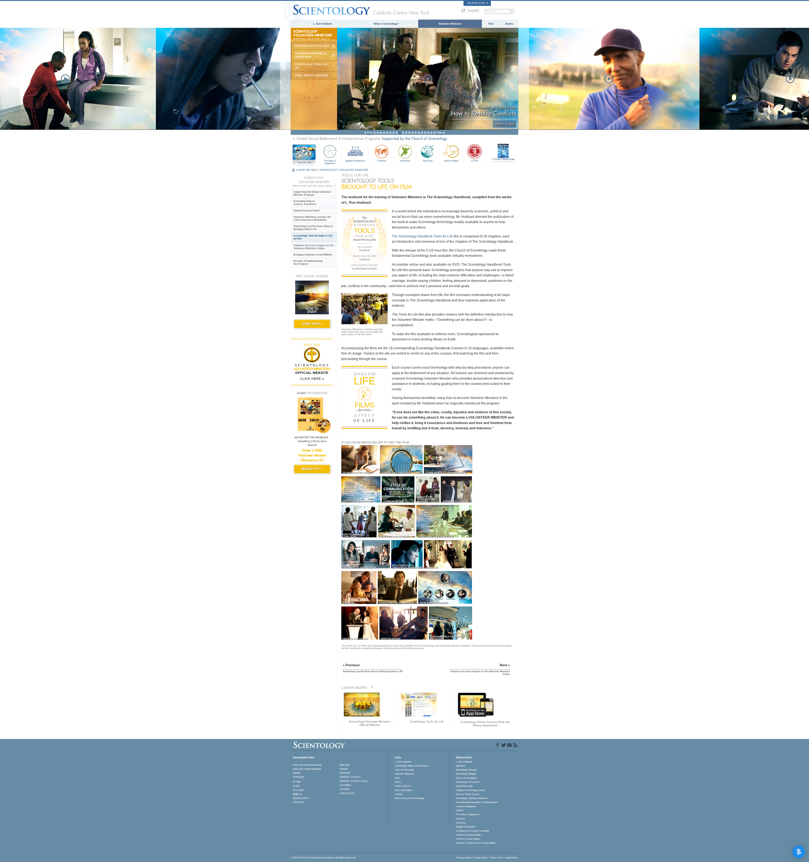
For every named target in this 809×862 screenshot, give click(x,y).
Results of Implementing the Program (308, 262)
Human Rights (451, 160)
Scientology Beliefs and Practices (412, 765)
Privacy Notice (464, 857)
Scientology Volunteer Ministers (472, 798)
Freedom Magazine (503, 160)
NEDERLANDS (300, 798)
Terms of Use (497, 857)
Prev (369, 132)
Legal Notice (512, 857)
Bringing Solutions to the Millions (312, 254)
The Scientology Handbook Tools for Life (422, 236)
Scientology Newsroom (468, 782)
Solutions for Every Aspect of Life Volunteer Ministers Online (313, 247)
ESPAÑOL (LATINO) (350, 777)
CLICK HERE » (312, 378)
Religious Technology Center (470, 790)
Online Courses (403, 786)
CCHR (474, 160)
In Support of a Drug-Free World (472, 831)
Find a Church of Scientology (409, 798)
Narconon (405, 160)
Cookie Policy (481, 857)
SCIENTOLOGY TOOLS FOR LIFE (311, 66)
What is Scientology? (386, 23)
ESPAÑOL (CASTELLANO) (354, 781)
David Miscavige (464, 786)
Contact (399, 794)
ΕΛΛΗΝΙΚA (345, 785)
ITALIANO (345, 789)
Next (439, 132)
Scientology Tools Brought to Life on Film (313, 237)
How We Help (304, 162)
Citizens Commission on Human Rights (476, 843)
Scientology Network (466, 769)
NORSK (344, 769)
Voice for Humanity (404, 769)
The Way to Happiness (330, 161)
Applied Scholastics (355, 160)
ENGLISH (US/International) (307, 765)
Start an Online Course (467, 794)
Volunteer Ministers (450, 23)
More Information (403, 790)
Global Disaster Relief (306, 210)
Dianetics (460, 765)
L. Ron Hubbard (322, 23)
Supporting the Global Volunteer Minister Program (312, 193)
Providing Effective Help (312, 46)
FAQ (490, 23)
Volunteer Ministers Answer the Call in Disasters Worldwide (312, 218)
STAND (459, 810)
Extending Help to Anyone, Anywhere (304, 203)
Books (509, 23)
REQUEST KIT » (312, 469)
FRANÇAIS (298, 777)
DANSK (297, 773)
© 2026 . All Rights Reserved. (323, 857)
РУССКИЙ (298, 790)
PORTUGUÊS (347, 793)
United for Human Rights (468, 835)
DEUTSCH (298, 802)
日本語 (296, 786)
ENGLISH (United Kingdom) (307, 769)
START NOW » (312, 324)
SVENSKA (345, 773)
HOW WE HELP (307, 170)
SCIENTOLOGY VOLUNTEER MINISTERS (344, 170)
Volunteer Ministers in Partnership (311, 55)
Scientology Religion (466, 773)
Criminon (381, 160)
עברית (297, 781)
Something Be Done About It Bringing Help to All (313, 228)
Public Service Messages (311, 75)
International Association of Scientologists (477, 802)
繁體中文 (297, 794)
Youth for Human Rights (468, 839)
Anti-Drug (428, 160)
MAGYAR (344, 765)
